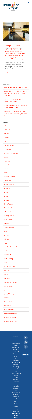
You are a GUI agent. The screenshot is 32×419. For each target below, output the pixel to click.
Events (6, 173)
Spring (6, 290)
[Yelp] (26, 347)
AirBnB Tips (7, 130)
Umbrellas (7, 305)
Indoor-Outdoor (9, 212)
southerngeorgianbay (16, 57)
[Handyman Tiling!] (16, 31)
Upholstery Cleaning (10, 313)
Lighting (6, 223)
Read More (8, 73)
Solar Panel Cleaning (10, 282)
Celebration (7, 149)
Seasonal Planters (9, 266)
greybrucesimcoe (10, 53)
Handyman (14, 48)
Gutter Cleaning (9, 184)
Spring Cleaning (9, 294)
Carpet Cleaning (9, 145)
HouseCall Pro (8, 208)
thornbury (7, 58)
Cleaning (7, 161)
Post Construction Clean (12, 247)
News (5, 231)
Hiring (6, 196)
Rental (6, 251)
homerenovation (9, 55)
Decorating (7, 165)
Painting (6, 239)
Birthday (6, 137)
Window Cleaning (10, 317)
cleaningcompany (10, 51)
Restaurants (8, 255)
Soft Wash (7, 278)
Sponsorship (8, 286)
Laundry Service (9, 216)
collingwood (18, 51)
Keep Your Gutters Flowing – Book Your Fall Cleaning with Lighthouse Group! (15, 114)
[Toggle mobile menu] (28, 2)
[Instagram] (26, 342)
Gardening (7, 180)
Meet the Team (9, 227)
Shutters (6, 274)
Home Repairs (8, 204)
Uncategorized (9, 309)
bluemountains (18, 50)
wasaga (21, 58)
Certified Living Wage (11, 153)
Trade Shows (8, 301)
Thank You (7, 298)
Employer (7, 169)
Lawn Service (8, 219)
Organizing (7, 235)
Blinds (6, 141)
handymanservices (20, 53)
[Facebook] (26, 338)
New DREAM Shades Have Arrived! (15, 87)
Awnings (6, 134)
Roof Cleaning (8, 259)
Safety (6, 262)
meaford (7, 57)
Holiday (6, 200)
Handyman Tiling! (12, 45)
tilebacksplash (15, 58)
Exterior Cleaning (9, 176)
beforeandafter (9, 50)
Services (6, 270)
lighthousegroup (18, 55)
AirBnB (6, 126)
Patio (5, 243)
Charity (6, 157)
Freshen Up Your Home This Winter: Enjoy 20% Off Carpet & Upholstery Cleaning (15, 93)
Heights (6, 192)
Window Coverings (10, 321)
